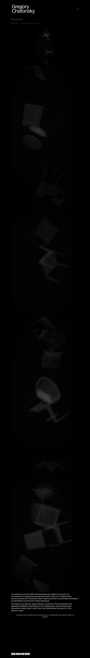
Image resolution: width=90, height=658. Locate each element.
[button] (78, 9)
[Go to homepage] (24, 9)
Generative (24, 23)
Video (37, 23)
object (18, 654)
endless (27, 654)
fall (22, 654)
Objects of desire (31, 23)
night (13, 654)
